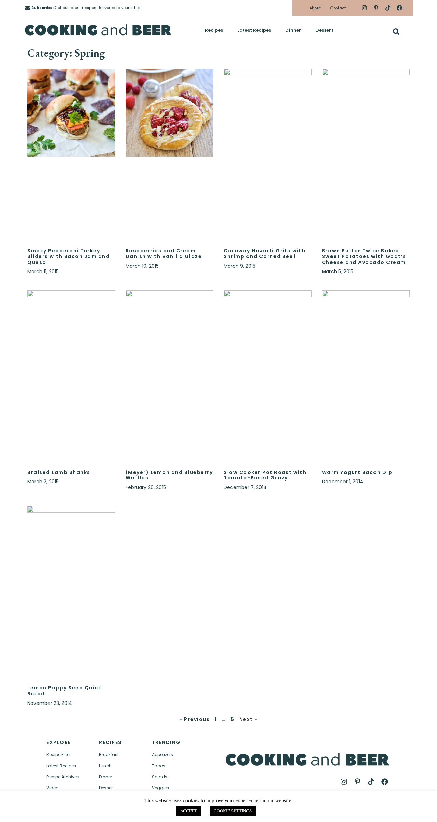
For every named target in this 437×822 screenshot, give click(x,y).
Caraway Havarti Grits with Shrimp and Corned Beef (264, 253)
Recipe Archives (62, 777)
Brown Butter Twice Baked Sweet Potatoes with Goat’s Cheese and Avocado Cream (364, 256)
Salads (159, 777)
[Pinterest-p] (376, 8)
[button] (396, 31)
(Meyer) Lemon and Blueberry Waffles (169, 475)
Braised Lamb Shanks (58, 472)
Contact (338, 8)
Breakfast (109, 754)
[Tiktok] (387, 8)
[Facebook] (399, 8)
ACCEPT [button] (188, 811)
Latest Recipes (254, 30)
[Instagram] (364, 8)
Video (52, 788)
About (315, 8)
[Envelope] (27, 8)
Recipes (214, 30)
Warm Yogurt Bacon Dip (357, 472)
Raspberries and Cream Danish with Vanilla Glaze (164, 253)
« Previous (195, 719)
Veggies (160, 788)
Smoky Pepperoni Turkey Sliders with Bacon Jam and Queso (68, 256)
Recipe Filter (58, 754)
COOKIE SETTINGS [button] (233, 811)
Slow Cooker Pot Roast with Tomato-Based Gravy (265, 475)
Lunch (105, 766)
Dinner (293, 30)
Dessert (324, 30)
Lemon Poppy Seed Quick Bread (64, 690)
